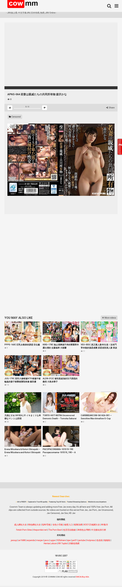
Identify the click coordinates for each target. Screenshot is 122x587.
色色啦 (99, 540)
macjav (39, 540)
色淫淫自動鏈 (69, 530)
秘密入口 (68, 524)
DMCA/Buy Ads (82, 577)
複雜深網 (78, 524)
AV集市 (104, 524)
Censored (16, 117)
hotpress (91, 540)
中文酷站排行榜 (98, 530)
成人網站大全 (20, 524)
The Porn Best (55, 530)
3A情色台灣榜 (83, 530)
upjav (52, 540)
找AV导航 (46, 524)
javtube (81, 540)
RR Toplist (63, 543)
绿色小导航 (58, 524)
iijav (69, 540)
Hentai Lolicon (50, 543)
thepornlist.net (40, 530)
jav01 (74, 540)
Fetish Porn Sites (24, 530)
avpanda (31, 540)
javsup (14, 540)
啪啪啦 (107, 540)
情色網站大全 (34, 524)
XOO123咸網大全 (92, 524)
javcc (46, 540)
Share (111, 107)
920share (61, 540)
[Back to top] (112, 578)
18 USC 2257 (61, 555)
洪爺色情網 (74, 543)
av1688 (21, 540)
